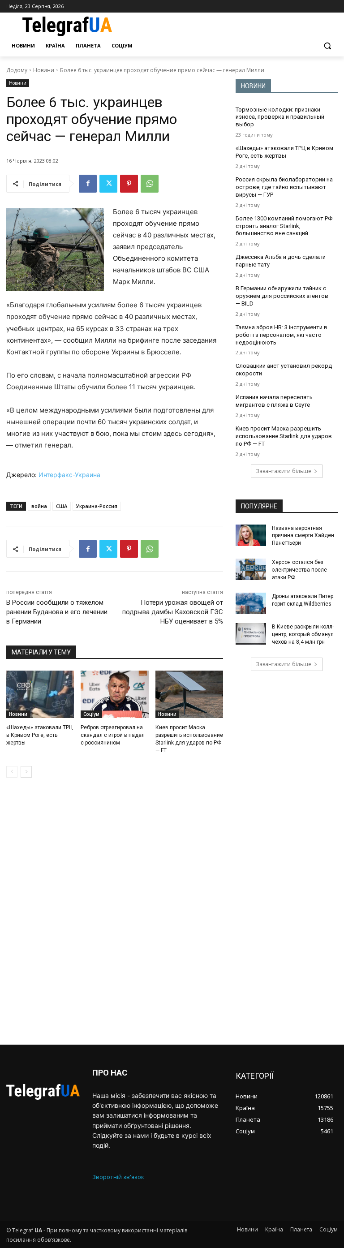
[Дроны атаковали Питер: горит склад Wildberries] (251, 603)
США (61, 506)
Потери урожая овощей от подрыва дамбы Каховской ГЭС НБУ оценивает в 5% (172, 611)
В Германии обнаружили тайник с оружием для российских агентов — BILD (282, 296)
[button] (327, 45)
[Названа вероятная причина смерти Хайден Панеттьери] (251, 535)
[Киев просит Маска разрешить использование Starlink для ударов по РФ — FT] (189, 694)
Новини (43, 70)
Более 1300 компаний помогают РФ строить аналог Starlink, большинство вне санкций (284, 226)
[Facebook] (88, 184)
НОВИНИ (253, 86)
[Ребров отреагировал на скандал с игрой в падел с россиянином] (114, 694)
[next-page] (26, 772)
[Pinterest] (129, 184)
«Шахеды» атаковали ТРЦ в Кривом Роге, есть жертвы (39, 735)
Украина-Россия (96, 506)
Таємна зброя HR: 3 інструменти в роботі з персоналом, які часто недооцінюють (281, 335)
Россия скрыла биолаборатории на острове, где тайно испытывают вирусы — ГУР (284, 187)
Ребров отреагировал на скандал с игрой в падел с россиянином (113, 735)
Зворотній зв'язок (118, 1177)
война (39, 506)
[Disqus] (114, 911)
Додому (16, 70)
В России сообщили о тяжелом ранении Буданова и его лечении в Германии (57, 611)
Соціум (91, 714)
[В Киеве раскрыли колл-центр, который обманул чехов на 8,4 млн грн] (251, 634)
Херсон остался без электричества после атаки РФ (299, 570)
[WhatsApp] (150, 184)
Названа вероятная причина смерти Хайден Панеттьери (303, 536)
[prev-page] (11, 772)
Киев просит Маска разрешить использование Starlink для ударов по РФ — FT (284, 436)
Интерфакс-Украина (69, 474)
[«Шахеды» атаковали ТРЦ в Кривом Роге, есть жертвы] (40, 694)
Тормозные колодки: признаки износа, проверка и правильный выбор (280, 117)
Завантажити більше (283, 471)
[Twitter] (108, 184)
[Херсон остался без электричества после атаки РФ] (251, 569)
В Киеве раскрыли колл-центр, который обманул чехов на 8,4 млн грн (303, 634)
